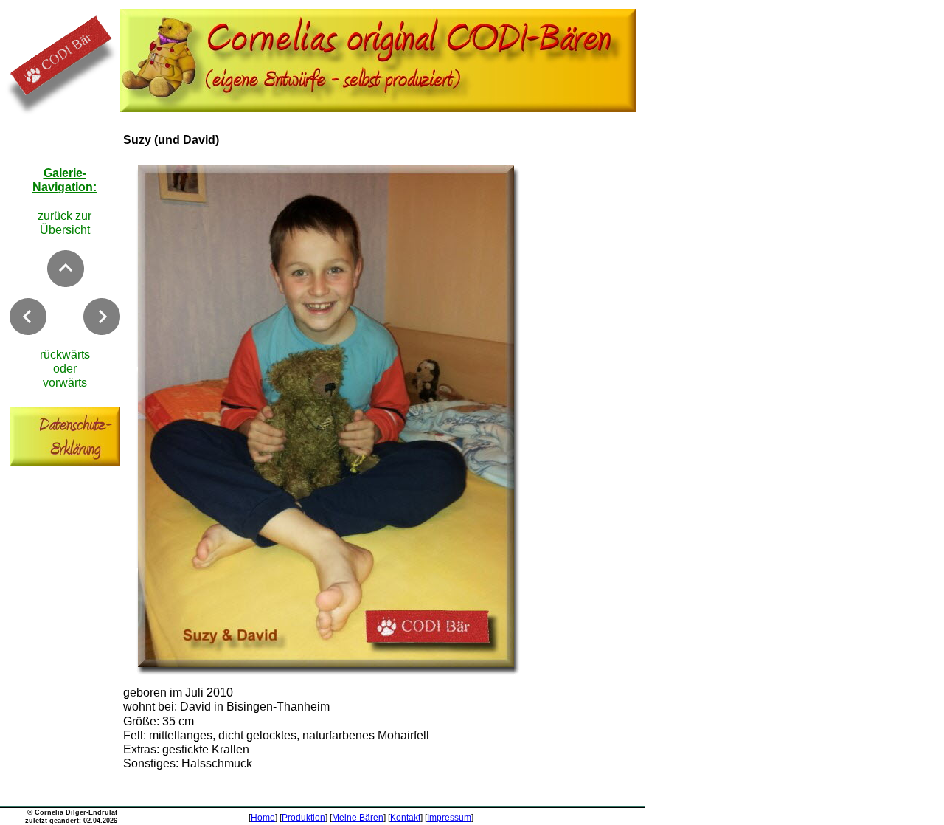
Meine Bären (358, 817)
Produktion (303, 817)
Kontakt (405, 817)
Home (263, 817)
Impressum (449, 817)
